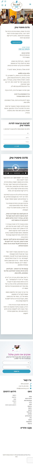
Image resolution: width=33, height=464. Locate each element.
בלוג (31, 418)
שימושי (30, 420)
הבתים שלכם (28, 416)
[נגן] (26, 173)
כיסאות (30, 408)
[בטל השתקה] (8, 173)
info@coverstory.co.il (23, 388)
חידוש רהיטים (28, 398)
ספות (30, 404)
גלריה (30, 402)
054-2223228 (25, 384)
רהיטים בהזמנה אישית (10, 405)
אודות (30, 396)
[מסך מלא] (5, 173)
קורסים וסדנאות (28, 400)
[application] (15, 168)
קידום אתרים (20, 455)
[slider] (17, 173)
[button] (1, 10)
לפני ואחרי (29, 412)
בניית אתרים (27, 455)
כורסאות (30, 406)
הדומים (30, 410)
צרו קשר (30, 423)
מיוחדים (30, 414)
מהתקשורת (29, 422)
